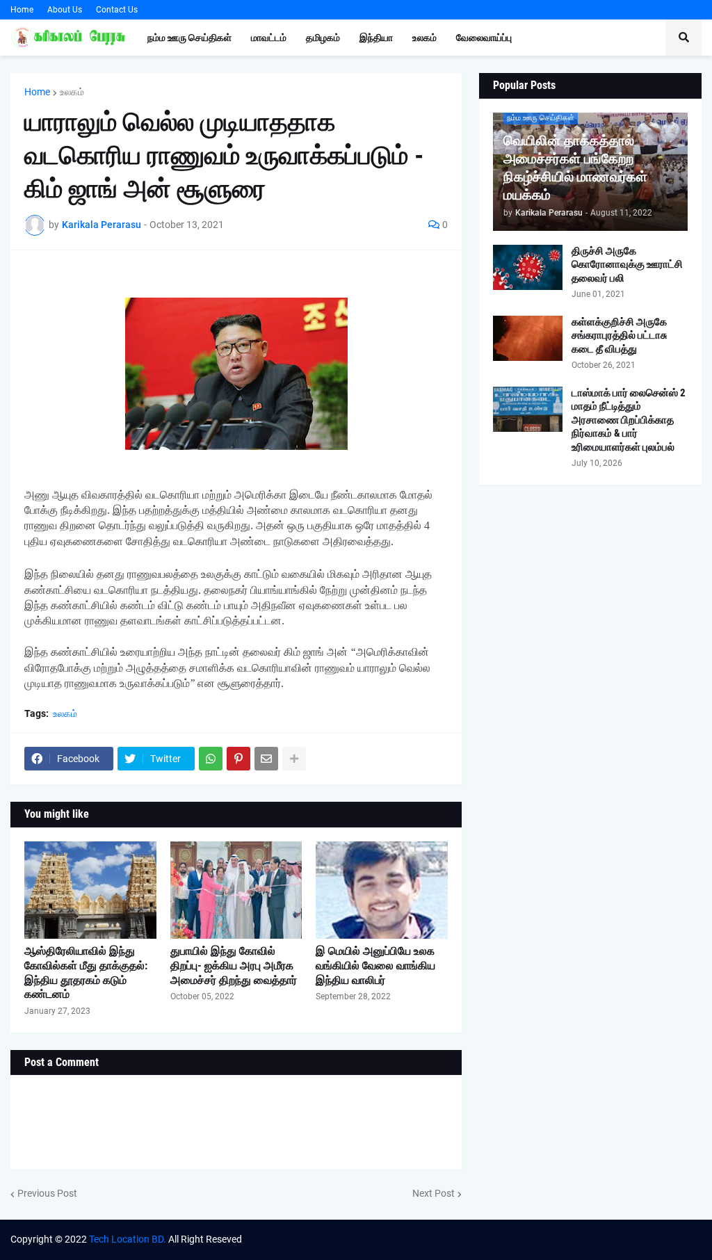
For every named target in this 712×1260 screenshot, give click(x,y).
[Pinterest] (238, 758)
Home (21, 10)
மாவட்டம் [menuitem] (268, 37)
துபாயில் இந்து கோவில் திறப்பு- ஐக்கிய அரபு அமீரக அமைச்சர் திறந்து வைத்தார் (233, 965)
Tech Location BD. (127, 1239)
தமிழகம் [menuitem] (323, 37)
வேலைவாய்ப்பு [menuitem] (484, 37)
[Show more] (294, 758)
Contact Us (117, 10)
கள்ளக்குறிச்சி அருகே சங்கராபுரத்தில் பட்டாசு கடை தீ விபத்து (619, 335)
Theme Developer (417, 1239)
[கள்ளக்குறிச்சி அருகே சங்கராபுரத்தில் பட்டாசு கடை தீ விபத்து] (528, 338)
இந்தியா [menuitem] (376, 37)
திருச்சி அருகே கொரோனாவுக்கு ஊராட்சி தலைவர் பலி (627, 264)
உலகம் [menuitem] (424, 37)
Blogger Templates (567, 1239)
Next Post (433, 1193)
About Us (64, 10)
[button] (683, 37)
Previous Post (47, 1193)
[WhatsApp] (210, 758)
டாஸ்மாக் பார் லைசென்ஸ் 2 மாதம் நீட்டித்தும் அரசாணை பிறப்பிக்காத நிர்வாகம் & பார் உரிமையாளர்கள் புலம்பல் (629, 420)
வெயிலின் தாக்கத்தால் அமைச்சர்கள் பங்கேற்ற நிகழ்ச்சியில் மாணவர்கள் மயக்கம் (575, 167)
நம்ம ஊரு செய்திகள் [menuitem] (189, 37)
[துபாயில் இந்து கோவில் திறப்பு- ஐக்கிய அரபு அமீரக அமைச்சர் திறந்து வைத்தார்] (236, 890)
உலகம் (72, 92)
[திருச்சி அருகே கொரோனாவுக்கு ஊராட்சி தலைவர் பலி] (528, 267)
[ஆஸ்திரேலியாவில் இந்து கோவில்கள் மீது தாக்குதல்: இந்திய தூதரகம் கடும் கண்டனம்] (90, 890)
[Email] (266, 758)
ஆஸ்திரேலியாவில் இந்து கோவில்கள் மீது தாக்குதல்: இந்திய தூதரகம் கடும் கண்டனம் (85, 972)
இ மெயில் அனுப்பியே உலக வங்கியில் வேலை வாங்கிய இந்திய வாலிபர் (375, 965)
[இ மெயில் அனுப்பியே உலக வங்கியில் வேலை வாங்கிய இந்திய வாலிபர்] (382, 890)
